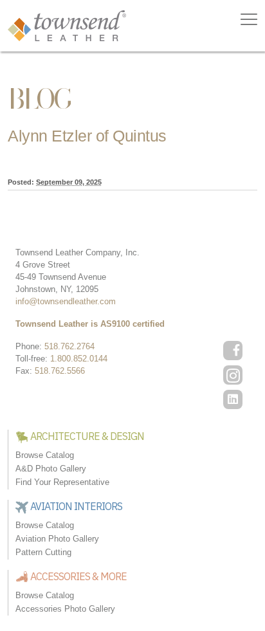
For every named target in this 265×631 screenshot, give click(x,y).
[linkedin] (232, 399)
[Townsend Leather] (67, 24)
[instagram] (232, 375)
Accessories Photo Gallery (65, 609)
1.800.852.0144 (78, 358)
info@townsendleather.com (65, 301)
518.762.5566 (60, 371)
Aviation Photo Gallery (57, 539)
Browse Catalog (44, 455)
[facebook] (232, 350)
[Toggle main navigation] (249, 19)
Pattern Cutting (43, 552)
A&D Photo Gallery (50, 468)
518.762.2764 (69, 346)
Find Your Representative (62, 482)
